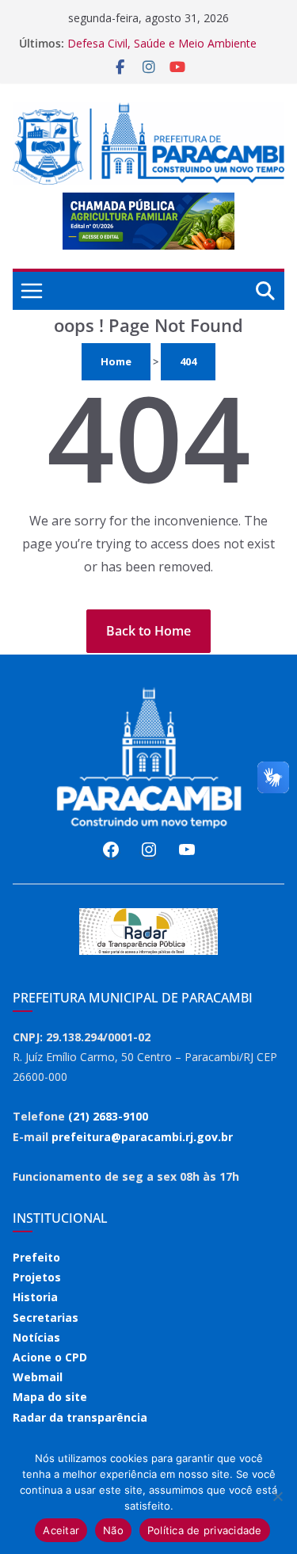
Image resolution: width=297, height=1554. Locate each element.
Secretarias (45, 1317)
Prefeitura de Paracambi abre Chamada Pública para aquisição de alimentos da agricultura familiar (168, 43)
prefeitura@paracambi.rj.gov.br (142, 1136)
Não (113, 1530)
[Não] (277, 1496)
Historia (35, 1296)
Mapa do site (50, 1396)
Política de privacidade (204, 1530)
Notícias (36, 1337)
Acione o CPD (50, 1357)
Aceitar (61, 1530)
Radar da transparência (80, 1417)
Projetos (37, 1277)
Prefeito (36, 1257)
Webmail (38, 1376)
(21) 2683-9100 (108, 1116)
